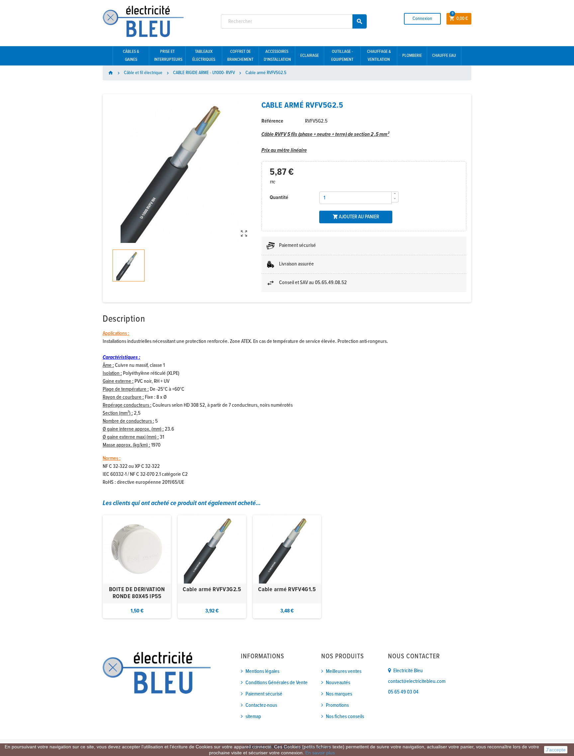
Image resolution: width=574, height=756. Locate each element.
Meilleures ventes (343, 671)
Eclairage (309, 55)
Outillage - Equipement (342, 55)
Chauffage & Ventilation (379, 55)
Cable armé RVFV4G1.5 (287, 590)
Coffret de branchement (240, 55)
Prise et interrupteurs (168, 55)
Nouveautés (338, 682)
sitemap (253, 716)
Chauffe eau (444, 55)
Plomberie (412, 55)
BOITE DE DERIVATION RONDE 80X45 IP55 (137, 593)
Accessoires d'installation (277, 55)
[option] (136, 566)
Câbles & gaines (131, 55)
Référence (272, 121)
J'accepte (556, 749)
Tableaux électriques (203, 55)
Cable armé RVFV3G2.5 (212, 590)
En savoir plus (320, 752)
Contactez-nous (261, 705)
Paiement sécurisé (263, 694)
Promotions (337, 705)
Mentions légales (262, 671)
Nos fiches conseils (345, 716)
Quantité (279, 197)
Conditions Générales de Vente (276, 682)
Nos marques (339, 694)
